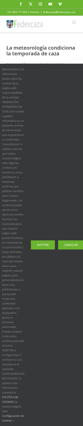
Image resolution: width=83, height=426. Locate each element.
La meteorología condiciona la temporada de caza (40, 50)
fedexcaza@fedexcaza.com (59, 12)
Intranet (34, 12)
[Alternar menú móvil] (74, 22)
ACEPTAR (43, 245)
